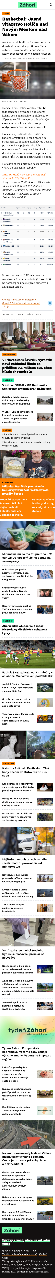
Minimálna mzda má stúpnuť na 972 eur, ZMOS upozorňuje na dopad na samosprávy (27, 557)
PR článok (8, 380)
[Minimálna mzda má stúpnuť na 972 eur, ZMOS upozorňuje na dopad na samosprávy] (27, 535)
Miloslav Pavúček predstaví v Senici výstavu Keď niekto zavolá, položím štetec (25, 490)
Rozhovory (8, 763)
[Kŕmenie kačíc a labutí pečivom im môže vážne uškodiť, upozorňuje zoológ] (45, 893)
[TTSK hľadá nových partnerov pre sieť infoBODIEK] (45, 908)
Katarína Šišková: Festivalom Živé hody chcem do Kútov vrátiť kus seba (25, 772)
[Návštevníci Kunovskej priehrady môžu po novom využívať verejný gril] (45, 878)
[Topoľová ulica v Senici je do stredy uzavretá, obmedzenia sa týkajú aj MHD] (45, 719)
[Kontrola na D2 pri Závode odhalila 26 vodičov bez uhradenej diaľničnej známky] (45, 1215)
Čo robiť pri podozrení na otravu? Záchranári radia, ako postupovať (16, 702)
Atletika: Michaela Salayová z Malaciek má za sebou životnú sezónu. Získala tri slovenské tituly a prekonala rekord (18, 987)
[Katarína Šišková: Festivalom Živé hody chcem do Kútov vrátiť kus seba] (27, 745)
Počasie (7, 430)
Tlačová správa (25, 58)
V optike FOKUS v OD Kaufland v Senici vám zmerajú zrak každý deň (27, 386)
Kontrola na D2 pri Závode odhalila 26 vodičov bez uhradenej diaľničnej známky (18, 1215)
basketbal (8, 314)
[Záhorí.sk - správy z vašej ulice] (27, 5)
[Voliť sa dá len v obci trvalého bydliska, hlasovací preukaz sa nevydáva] (27, 932)
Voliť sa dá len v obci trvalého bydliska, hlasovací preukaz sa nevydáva (23, 954)
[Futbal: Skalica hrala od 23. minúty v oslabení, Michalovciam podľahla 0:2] (27, 654)
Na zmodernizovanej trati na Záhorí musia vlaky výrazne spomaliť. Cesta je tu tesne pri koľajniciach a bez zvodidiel (26, 1158)
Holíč (21, 314)
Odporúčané (9, 355)
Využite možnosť (19, 1254)
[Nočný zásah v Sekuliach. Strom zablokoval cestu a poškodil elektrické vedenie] (45, 969)
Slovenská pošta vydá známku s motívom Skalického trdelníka (14, 1005)
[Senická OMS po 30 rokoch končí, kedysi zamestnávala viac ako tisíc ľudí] (45, 687)
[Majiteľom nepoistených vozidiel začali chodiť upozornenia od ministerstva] (27, 841)
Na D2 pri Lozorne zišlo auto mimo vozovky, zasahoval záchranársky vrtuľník (18, 817)
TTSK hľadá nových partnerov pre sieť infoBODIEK (13, 908)
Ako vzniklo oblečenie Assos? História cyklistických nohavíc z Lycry (24, 629)
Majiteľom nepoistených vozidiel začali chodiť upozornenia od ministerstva (25, 863)
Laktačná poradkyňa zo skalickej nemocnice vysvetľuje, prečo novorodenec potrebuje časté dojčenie (15, 1074)
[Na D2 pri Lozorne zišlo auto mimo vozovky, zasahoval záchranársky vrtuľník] (45, 817)
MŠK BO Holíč (34, 314)
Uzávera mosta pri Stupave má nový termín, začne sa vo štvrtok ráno (18, 1200)
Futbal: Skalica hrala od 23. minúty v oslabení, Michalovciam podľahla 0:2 (27, 674)
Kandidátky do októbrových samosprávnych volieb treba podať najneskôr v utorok (18, 787)
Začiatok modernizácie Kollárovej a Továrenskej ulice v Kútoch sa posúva (16, 400)
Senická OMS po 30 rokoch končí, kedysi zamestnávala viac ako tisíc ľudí (17, 687)
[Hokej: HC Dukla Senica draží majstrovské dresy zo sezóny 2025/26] (45, 802)
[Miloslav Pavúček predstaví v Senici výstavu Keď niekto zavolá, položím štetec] (27, 464)
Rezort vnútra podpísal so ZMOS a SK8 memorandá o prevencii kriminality (17, 609)
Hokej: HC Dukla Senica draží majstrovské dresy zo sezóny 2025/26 (17, 802)
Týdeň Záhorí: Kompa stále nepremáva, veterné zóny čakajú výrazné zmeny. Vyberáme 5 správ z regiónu (26, 1054)
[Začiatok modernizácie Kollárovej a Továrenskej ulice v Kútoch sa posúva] (45, 400)
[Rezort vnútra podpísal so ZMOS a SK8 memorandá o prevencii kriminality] (45, 609)
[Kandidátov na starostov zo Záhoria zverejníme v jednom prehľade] (45, 1110)
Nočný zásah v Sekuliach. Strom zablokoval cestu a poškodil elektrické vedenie (17, 969)
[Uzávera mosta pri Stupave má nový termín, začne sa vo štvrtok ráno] (45, 1200)
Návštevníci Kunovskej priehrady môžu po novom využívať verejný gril (17, 878)
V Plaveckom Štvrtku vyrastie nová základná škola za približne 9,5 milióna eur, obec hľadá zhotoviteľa (27, 366)
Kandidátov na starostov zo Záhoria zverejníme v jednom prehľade (17, 1110)
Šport (6, 13)
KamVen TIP (7, 483)
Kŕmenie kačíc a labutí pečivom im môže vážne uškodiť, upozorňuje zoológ (17, 893)
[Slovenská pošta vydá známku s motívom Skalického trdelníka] (45, 1006)
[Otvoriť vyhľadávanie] (51, 5)
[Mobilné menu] (4, 4)
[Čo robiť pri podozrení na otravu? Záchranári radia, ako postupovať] (45, 702)
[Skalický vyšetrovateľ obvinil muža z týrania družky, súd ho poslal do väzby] (45, 593)
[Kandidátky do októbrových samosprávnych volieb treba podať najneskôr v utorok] (45, 787)
